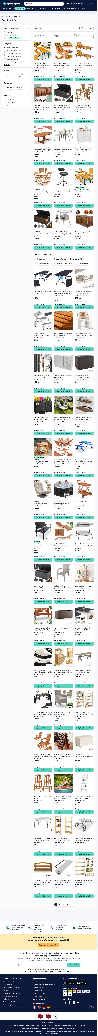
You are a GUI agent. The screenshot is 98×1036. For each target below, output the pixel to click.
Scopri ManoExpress (39, 999)
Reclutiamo (6, 999)
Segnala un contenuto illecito (12, 993)
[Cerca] (25, 3)
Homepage (5, 16)
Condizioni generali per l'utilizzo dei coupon (17, 1005)
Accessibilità (71, 1028)
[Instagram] (74, 1002)
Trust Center (83, 1025)
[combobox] (85, 28)
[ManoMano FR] (34, 1007)
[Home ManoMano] (11, 4)
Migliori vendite (38, 996)
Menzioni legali (42, 1025)
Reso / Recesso (8, 985)
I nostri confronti (38, 987)
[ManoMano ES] (48, 1007)
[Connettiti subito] (87, 4)
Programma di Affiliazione (11, 1002)
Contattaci (6, 990)
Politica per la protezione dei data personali (62, 1025)
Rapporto (62, 1028)
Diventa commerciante (10, 996)
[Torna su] (91, 1007)
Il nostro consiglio (39, 982)
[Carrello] (92, 4)
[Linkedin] (64, 1002)
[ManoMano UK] (39, 1007)
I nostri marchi (13, 16)
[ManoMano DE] (43, 1007)
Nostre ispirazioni (39, 993)
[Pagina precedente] (52, 904)
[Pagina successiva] (75, 904)
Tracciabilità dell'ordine (10, 982)
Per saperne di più (66, 971)
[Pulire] (62, 3)
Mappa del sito (31, 1025)
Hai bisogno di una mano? (11, 987)
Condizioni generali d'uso (30, 1028)
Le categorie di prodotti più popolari (44, 985)
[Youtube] (78, 1002)
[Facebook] (69, 1002)
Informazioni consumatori (48, 1028)
